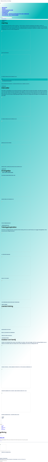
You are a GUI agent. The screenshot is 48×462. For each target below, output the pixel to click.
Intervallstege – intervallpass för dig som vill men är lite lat (12, 166)
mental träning (4, 304)
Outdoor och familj (5, 337)
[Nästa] (1, 461)
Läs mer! (1, 440)
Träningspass (4, 20)
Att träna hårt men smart (6, 254)
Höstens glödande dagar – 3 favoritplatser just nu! (10, 414)
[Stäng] (0, 460)
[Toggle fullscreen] (4, 460)
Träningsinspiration (5, 225)
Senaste (3, 425)
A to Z (2, 428)
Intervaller (4, 86)
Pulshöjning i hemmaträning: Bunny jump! (8, 175)
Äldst (2, 426)
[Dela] (2, 460)
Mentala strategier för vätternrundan (8, 332)
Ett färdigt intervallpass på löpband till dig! (9, 76)
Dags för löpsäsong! (5, 52)
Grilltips (2, 437)
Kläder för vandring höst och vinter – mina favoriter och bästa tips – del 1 (14, 390)
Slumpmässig (3, 427)
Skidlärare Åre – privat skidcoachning (10, 15)
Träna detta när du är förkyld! (7, 335)
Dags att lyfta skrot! (5, 278)
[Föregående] (0, 461)
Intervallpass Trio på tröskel (6, 142)
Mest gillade (3, 429)
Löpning (3, 21)
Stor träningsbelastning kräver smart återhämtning (10, 302)
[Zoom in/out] (6, 460)
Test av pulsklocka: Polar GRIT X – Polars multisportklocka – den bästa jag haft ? (15, 83)
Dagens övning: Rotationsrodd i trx (8, 199)
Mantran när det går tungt (6, 329)
